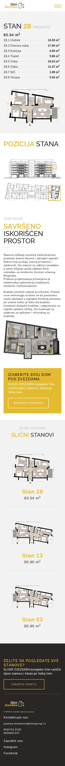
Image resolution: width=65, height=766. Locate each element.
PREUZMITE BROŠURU (28, 403)
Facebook (11, 753)
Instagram (11, 747)
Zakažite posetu (24, 684)
